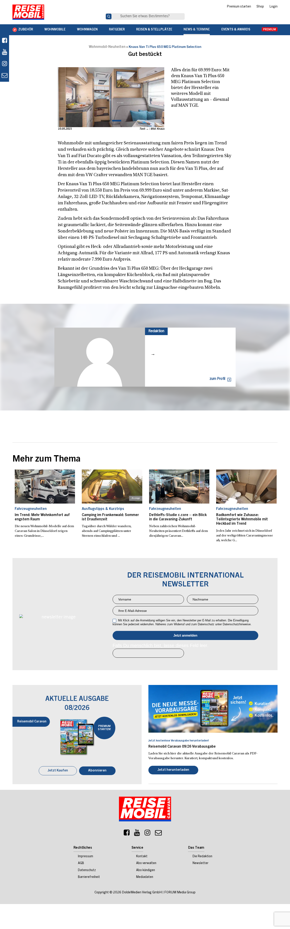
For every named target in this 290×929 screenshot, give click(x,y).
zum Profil (217, 379)
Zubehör (25, 29)
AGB (81, 863)
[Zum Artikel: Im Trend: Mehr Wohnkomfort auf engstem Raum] (45, 486)
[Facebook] (4, 41)
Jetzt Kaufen (58, 771)
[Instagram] (147, 834)
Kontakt (141, 857)
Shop (260, 6)
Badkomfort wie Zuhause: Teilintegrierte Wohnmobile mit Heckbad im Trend (242, 519)
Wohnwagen (87, 29)
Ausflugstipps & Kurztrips (103, 509)
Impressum (85, 857)
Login (273, 6)
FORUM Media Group (180, 893)
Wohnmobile (54, 29)
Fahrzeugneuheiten (31, 509)
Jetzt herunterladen (173, 770)
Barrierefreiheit (89, 877)
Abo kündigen (145, 870)
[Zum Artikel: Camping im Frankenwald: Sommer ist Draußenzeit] (112, 486)
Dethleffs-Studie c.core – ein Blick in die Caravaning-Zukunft (178, 517)
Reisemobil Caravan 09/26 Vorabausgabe (182, 747)
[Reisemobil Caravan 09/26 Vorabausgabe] (213, 709)
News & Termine (197, 29)
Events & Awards (235, 29)
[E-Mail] (158, 834)
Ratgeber (117, 29)
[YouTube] (137, 834)
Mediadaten (144, 877)
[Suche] (108, 16)
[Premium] (270, 29)
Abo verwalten (146, 863)
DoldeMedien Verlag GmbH (142, 893)
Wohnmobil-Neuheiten (107, 47)
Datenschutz (87, 870)
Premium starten (239, 6)
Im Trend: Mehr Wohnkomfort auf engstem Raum (42, 517)
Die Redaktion (202, 857)
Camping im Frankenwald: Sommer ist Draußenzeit (110, 517)
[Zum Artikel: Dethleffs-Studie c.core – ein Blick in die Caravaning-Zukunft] (179, 486)
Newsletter (200, 863)
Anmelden (185, 635)
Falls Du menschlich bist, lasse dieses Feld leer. (160, 645)
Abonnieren (97, 771)
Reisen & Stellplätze (154, 29)
